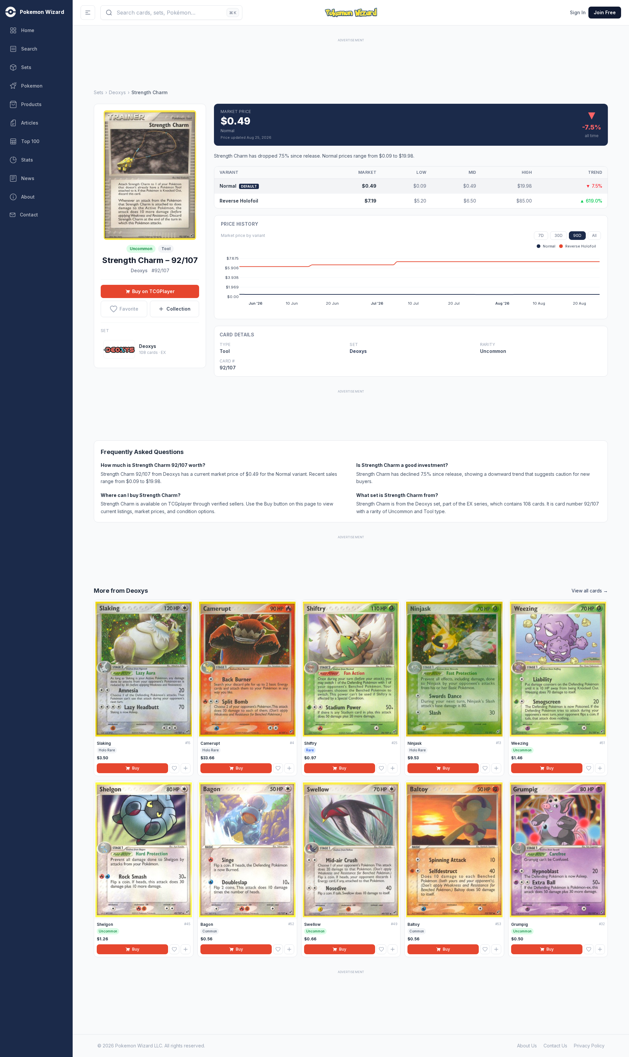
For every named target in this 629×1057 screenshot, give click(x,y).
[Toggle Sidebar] (88, 12)
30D (558, 235)
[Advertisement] (351, 58)
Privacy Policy (589, 1045)
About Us (527, 1045)
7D (541, 235)
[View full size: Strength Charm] (150, 175)
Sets (98, 92)
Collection (178, 309)
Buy (135, 768)
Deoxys (117, 92)
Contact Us (555, 1045)
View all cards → (590, 590)
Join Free (605, 12)
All (594, 235)
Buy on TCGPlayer (153, 291)
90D (577, 235)
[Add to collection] (186, 768)
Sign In (578, 12)
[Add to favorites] (174, 768)
